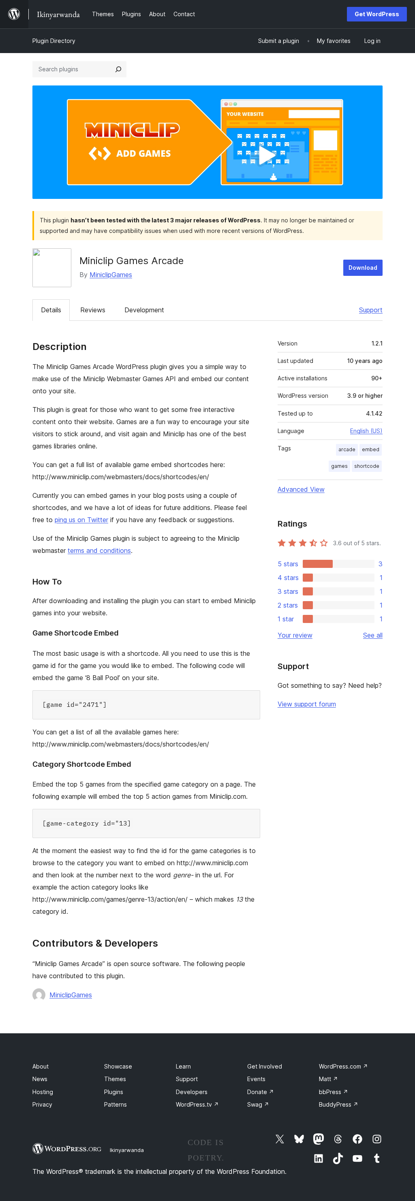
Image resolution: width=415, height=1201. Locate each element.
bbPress (333, 1091)
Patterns (115, 1104)
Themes (115, 1078)
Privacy (42, 1104)
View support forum (307, 704)
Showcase (118, 1066)
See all (373, 635)
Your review (295, 635)
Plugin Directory (53, 40)
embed (370, 449)
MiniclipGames (111, 275)
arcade (346, 449)
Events (256, 1078)
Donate (260, 1091)
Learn (183, 1066)
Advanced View (301, 489)
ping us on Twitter (81, 520)
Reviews (92, 310)
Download (363, 267)
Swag (258, 1104)
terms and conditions (99, 550)
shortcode (366, 466)
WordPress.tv (197, 1104)
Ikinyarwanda (127, 1150)
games (339, 466)
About (40, 1066)
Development (144, 310)
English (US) (366, 430)
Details (51, 310)
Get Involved (264, 1066)
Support (371, 310)
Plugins (113, 1091)
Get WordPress (377, 14)
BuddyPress (338, 1104)
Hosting (42, 1091)
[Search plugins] (118, 69)
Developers (192, 1091)
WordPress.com (343, 1066)
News (39, 1078)
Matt (328, 1078)
